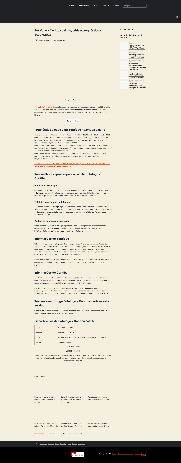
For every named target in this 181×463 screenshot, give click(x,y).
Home (36, 433)
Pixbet (57, 444)
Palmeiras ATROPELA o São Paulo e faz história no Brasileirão (137, 47)
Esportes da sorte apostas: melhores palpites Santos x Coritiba (44, 399)
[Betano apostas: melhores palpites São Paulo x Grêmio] (100, 413)
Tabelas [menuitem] (106, 5)
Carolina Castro (73, 351)
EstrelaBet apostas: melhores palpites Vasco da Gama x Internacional (72, 399)
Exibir (77, 121)
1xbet (69, 444)
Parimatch (51, 444)
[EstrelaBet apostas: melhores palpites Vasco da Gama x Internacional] (73, 386)
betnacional (81, 444)
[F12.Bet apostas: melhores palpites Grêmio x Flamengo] (73, 413)
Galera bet (43, 444)
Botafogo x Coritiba (48, 107)
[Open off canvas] (177, 17)
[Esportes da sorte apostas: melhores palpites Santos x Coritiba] (46, 386)
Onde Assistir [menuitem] (84, 5)
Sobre (114, 454)
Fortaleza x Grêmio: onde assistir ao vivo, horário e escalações (136, 76)
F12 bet (74, 444)
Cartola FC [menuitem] (116, 5)
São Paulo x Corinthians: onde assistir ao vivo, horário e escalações (137, 86)
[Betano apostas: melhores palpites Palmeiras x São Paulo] (46, 413)
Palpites (41, 433)
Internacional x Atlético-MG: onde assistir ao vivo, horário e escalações (137, 66)
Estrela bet (63, 444)
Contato (144, 456)
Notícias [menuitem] (72, 5)
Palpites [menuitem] (96, 5)
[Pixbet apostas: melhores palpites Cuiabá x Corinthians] (100, 386)
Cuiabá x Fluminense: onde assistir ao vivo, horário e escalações (136, 56)
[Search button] (145, 6)
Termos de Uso (140, 454)
